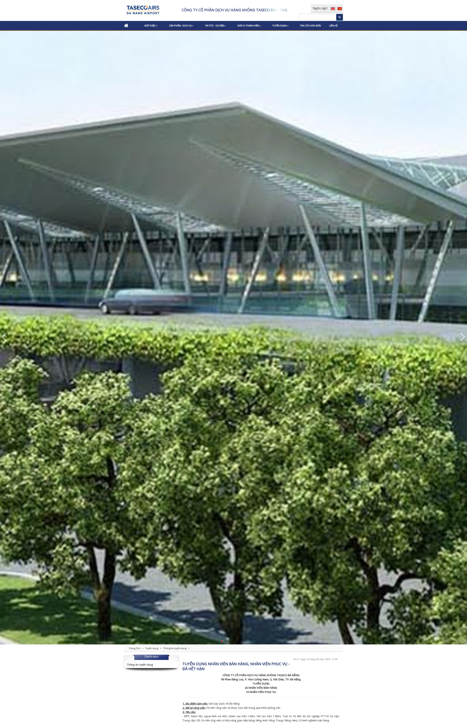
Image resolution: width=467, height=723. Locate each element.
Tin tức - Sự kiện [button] (214, 25)
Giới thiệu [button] (150, 25)
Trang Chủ (134, 648)
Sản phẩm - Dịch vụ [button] (180, 25)
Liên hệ (333, 25)
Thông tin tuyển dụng (174, 648)
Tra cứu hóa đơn (310, 25)
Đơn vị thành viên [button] (248, 25)
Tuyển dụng (151, 648)
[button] (4, 337)
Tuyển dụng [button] (279, 25)
